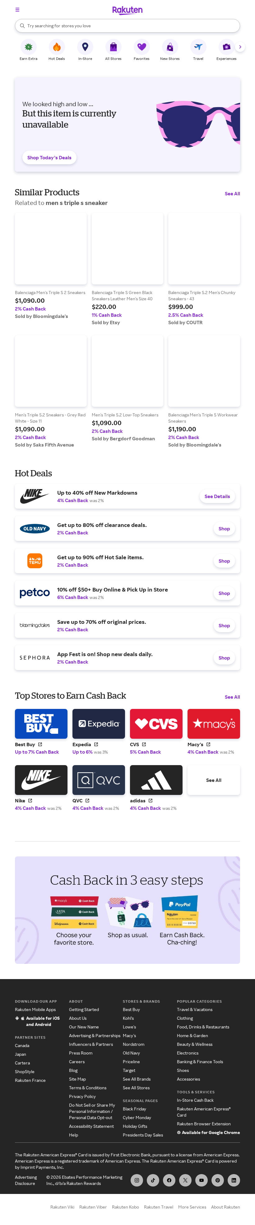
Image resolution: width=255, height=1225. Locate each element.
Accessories (188, 1079)
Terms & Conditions (87, 1087)
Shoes (183, 1070)
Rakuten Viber (93, 1206)
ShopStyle (25, 1071)
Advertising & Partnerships (94, 1035)
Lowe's (129, 1026)
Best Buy (131, 1009)
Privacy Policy (82, 1096)
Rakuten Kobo (125, 1206)
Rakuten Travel (158, 1206)
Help (73, 1134)
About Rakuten (225, 1206)
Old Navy (131, 1052)
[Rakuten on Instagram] (137, 1180)
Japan (20, 1054)
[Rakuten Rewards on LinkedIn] (234, 1180)
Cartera (22, 1062)
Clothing (185, 1018)
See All (232, 193)
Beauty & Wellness (194, 1044)
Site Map (77, 1079)
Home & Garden (192, 1035)
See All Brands (137, 1079)
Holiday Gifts (135, 1126)
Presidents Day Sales (143, 1134)
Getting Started (84, 1009)
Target (129, 1070)
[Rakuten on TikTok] (153, 1180)
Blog (73, 1070)
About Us (77, 1018)
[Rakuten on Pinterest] (217, 1180)
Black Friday (134, 1108)
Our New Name (84, 1026)
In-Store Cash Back (195, 1100)
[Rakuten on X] (185, 1180)
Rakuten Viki (62, 1206)
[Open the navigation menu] (17, 9)
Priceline (131, 1061)
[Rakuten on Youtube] (201, 1180)
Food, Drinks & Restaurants (203, 1026)
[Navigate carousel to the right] (240, 47)
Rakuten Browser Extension (204, 1123)
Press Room (80, 1052)
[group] (51, 266)
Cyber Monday (137, 1117)
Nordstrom (133, 1044)
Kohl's (128, 1018)
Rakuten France (30, 1080)
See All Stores (136, 1087)
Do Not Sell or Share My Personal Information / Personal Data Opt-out (92, 1111)
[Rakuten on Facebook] (169, 1180)
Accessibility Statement (91, 1126)
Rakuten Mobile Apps (35, 1009)
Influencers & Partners (91, 1044)
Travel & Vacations (194, 1009)
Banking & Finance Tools (200, 1061)
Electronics (187, 1052)
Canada (22, 1045)
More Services (192, 1206)
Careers (77, 1061)
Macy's (129, 1035)
